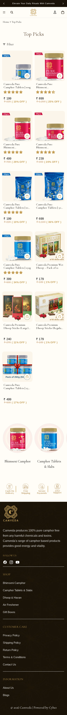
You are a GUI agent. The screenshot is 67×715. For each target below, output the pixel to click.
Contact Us (9, 664)
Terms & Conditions (14, 657)
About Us (8, 687)
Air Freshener (11, 604)
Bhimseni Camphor (14, 582)
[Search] (12, 12)
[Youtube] (17, 562)
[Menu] (4, 12)
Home (6, 21)
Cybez (53, 707)
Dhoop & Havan (12, 597)
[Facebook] (5, 562)
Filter (10, 44)
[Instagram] (11, 562)
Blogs (6, 694)
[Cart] (63, 12)
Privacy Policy (11, 635)
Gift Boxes (9, 612)
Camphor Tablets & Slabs (18, 590)
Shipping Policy (12, 642)
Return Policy (11, 649)
